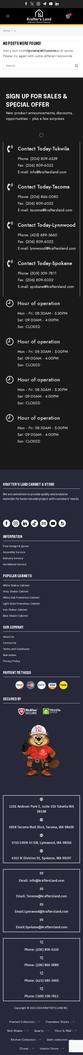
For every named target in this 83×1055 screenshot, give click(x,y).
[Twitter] (32, 4)
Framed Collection (21, 1022)
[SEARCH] (76, 65)
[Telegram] (44, 4)
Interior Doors (49, 1048)
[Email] (43, 523)
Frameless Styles (57, 1022)
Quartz (39, 1031)
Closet (24, 1048)
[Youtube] (51, 4)
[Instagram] (38, 4)
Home (6, 30)
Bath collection (57, 1039)
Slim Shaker (15, 1031)
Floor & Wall (63, 1031)
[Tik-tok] (34, 523)
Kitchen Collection (23, 1039)
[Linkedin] (57, 4)
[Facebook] (26, 4)
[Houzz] (62, 523)
